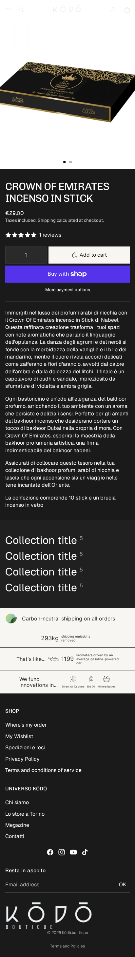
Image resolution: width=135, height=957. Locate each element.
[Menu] (7, 9)
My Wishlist (19, 736)
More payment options (67, 289)
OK (122, 884)
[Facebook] (50, 852)
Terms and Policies (67, 946)
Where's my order (26, 724)
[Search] (21, 10)
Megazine (17, 825)
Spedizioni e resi (25, 747)
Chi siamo (17, 802)
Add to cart (93, 254)
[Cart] (127, 10)
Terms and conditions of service (43, 770)
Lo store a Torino (25, 813)
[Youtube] (73, 852)
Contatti (14, 836)
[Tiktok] (85, 852)
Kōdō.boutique (75, 932)
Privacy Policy (22, 759)
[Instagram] (62, 852)
